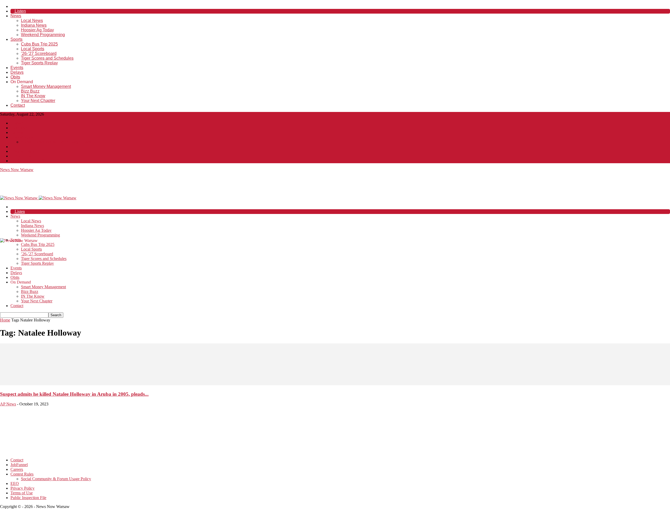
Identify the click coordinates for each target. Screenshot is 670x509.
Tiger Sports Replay (39, 63)
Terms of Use (21, 156)
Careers (16, 132)
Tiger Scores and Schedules (47, 58)
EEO (14, 146)
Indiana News (34, 25)
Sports (16, 39)
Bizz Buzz (30, 91)
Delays (17, 72)
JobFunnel (19, 128)
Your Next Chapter (38, 100)
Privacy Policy (22, 151)
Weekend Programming (43, 34)
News (15, 16)
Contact (17, 105)
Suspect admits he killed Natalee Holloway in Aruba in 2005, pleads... (74, 394)
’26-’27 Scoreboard (39, 53)
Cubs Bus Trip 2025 (39, 44)
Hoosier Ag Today (37, 30)
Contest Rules (22, 137)
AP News (8, 404)
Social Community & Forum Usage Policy (56, 142)
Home (5, 320)
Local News (32, 20)
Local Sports (32, 49)
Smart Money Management (46, 86)
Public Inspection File (28, 161)
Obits (15, 77)
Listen (20, 11)
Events (16, 67)
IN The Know (33, 96)
